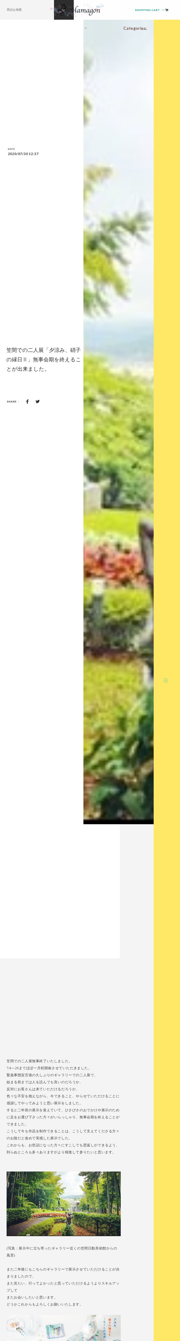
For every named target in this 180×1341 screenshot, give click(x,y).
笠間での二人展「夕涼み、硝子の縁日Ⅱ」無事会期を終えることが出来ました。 (43, 359)
